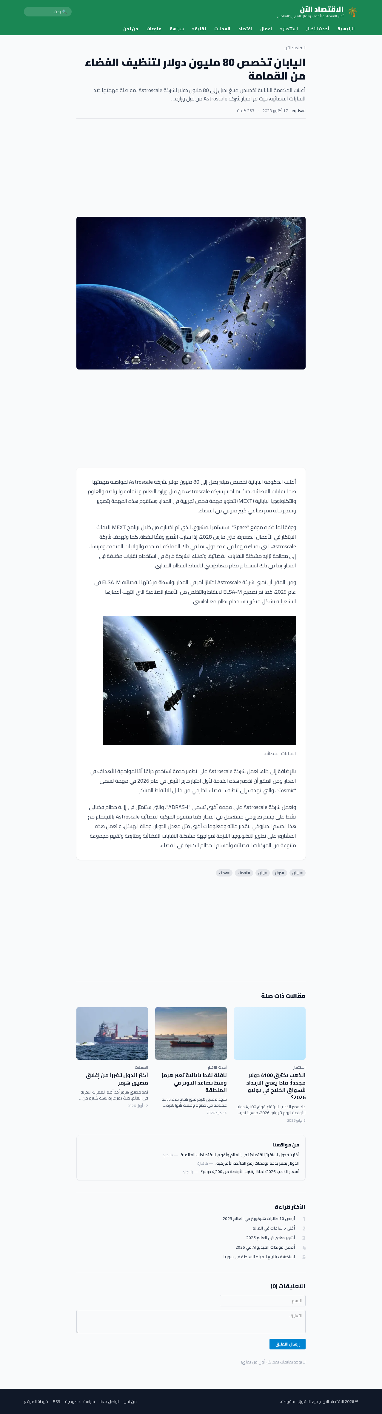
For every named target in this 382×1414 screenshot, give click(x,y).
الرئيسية (346, 29)
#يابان (262, 872)
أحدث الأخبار (317, 29)
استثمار (289, 29)
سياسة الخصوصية (80, 1401)
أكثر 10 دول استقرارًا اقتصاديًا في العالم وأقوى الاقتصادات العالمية (240, 1155)
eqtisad (299, 111)
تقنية (199, 29)
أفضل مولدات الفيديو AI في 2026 (265, 1247)
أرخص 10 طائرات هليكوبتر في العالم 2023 (259, 1218)
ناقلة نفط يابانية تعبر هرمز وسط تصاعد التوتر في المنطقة (194, 1082)
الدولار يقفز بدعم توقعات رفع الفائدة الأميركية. (257, 1163)
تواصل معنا (109, 1401)
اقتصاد (245, 29)
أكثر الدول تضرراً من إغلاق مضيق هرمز (117, 1079)
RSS (56, 1401)
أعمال (266, 29)
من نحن (130, 29)
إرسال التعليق (287, 1344)
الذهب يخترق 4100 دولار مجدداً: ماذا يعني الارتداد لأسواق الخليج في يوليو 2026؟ (276, 1086)
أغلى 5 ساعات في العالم (273, 1228)
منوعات (154, 29)
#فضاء (224, 872)
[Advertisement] (191, 168)
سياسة (177, 29)
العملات (222, 29)
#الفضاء (244, 872)
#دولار (279, 872)
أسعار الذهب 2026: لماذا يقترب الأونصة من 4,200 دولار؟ (250, 1171)
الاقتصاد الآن (295, 48)
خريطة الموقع (36, 1401)
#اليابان (297, 872)
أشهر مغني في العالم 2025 (270, 1238)
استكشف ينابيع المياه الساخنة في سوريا (259, 1257)
